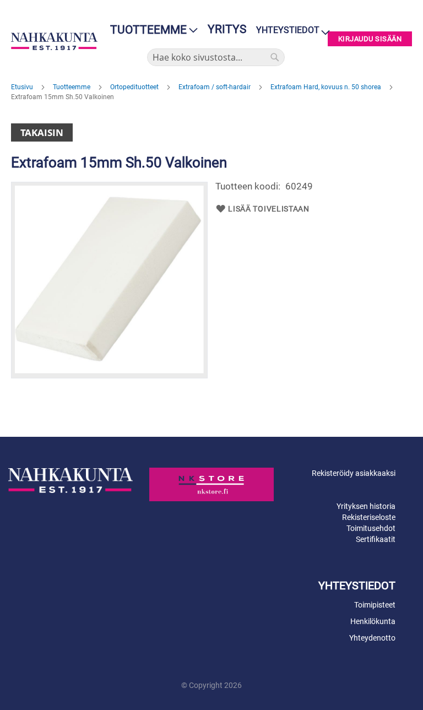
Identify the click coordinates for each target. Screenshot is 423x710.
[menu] (150, 30)
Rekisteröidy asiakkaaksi (353, 473)
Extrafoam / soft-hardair (215, 87)
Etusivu (23, 87)
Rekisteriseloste (368, 517)
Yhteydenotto (372, 637)
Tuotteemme (72, 87)
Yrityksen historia (366, 506)
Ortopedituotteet (135, 87)
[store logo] (54, 41)
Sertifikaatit (375, 539)
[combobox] (216, 57)
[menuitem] (151, 30)
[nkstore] (211, 484)
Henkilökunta (372, 621)
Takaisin (41, 132)
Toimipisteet (374, 604)
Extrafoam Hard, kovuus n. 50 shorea (326, 87)
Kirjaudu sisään (370, 39)
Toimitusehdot (370, 528)
